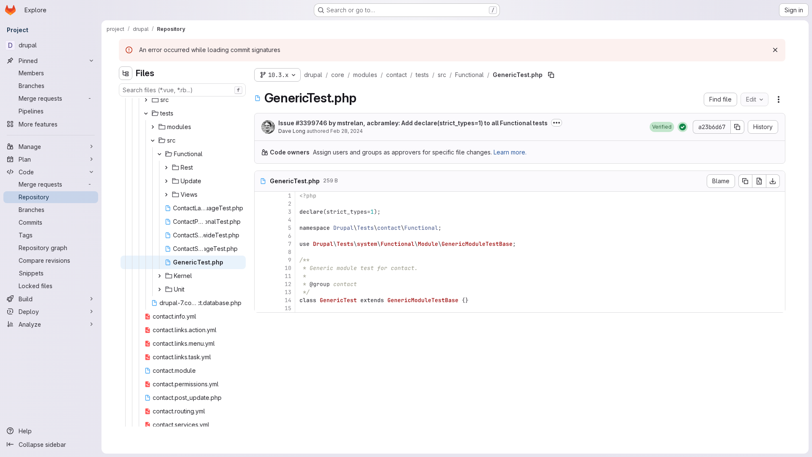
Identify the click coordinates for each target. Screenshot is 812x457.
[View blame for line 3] (262, 212)
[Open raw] (759, 181)
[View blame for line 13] (262, 292)
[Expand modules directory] (153, 127)
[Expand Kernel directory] (159, 276)
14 (288, 300)
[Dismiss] (775, 50)
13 (288, 292)
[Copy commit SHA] (737, 127)
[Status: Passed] (683, 127)
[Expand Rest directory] (166, 167)
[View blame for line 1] (262, 196)
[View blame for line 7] (262, 244)
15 (288, 308)
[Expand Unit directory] (159, 289)
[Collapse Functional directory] (159, 154)
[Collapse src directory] (153, 140)
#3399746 (311, 123)
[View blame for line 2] (262, 204)
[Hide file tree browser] (125, 73)
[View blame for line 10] (262, 268)
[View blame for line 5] (262, 228)
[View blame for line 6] (262, 236)
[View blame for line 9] (262, 260)
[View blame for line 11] (262, 276)
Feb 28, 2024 (346, 131)
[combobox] (182, 89)
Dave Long (291, 131)
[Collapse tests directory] (146, 113)
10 (288, 268)
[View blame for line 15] (262, 308)
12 (288, 284)
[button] (662, 127)
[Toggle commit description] (556, 123)
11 (288, 276)
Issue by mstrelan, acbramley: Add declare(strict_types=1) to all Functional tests (413, 123)
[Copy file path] (551, 75)
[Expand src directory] (146, 100)
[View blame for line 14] (262, 300)
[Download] (773, 181)
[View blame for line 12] (262, 284)
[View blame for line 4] (262, 220)
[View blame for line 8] (262, 252)
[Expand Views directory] (166, 195)
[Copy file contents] (745, 181)
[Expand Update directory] (166, 181)
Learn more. (510, 152)
